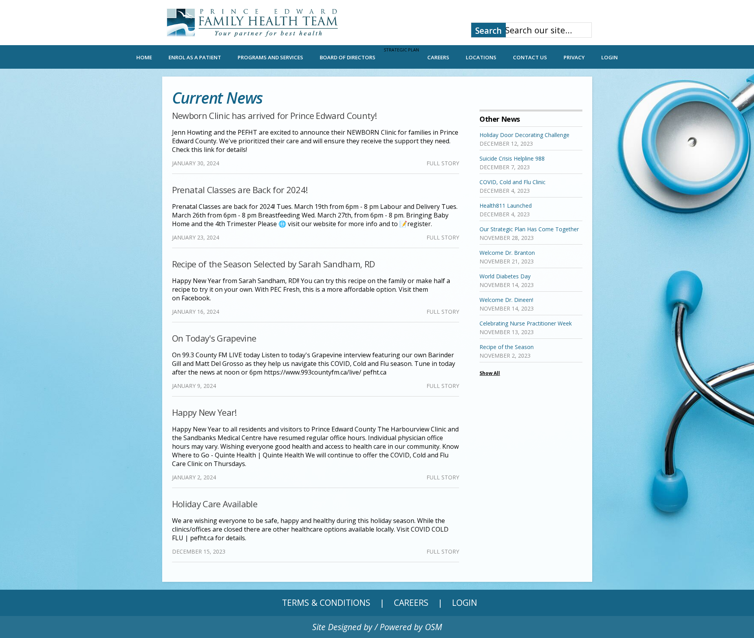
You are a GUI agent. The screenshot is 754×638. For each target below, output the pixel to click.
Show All (489, 373)
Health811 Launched (505, 205)
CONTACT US (530, 57)
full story (442, 163)
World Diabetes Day (505, 276)
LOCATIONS (481, 57)
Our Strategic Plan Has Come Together (529, 229)
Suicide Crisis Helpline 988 (512, 158)
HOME (144, 57)
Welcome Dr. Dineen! (506, 299)
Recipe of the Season (506, 347)
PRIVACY (574, 57)
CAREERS (438, 57)
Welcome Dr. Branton (507, 252)
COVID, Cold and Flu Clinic (512, 182)
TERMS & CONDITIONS (326, 602)
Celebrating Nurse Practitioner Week (525, 323)
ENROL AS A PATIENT (194, 57)
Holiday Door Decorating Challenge (524, 135)
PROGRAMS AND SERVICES (270, 57)
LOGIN (609, 57)
